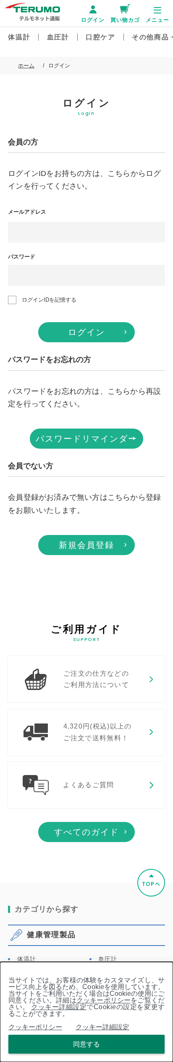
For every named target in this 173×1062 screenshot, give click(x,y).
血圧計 (107, 959)
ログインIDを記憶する (49, 300)
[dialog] (86, 1012)
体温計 (26, 959)
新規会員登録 (86, 545)
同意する (86, 1044)
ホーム (26, 65)
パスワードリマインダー (86, 438)
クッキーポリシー (103, 1000)
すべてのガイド (86, 832)
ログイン (86, 332)
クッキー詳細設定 (58, 1006)
